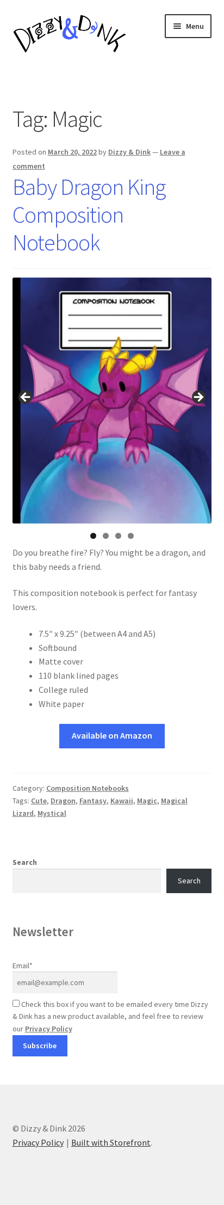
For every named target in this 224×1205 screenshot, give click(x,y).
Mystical (52, 813)
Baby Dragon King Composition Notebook (89, 214)
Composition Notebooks (87, 788)
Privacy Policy (48, 1029)
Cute (39, 801)
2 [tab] (106, 536)
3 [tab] (118, 536)
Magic (147, 801)
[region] (112, 401)
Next (198, 398)
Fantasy (93, 801)
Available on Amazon (112, 735)
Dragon (63, 801)
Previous (26, 398)
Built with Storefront (111, 1142)
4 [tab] (131, 536)
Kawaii (121, 801)
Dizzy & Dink (129, 152)
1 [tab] (93, 536)
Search (25, 862)
